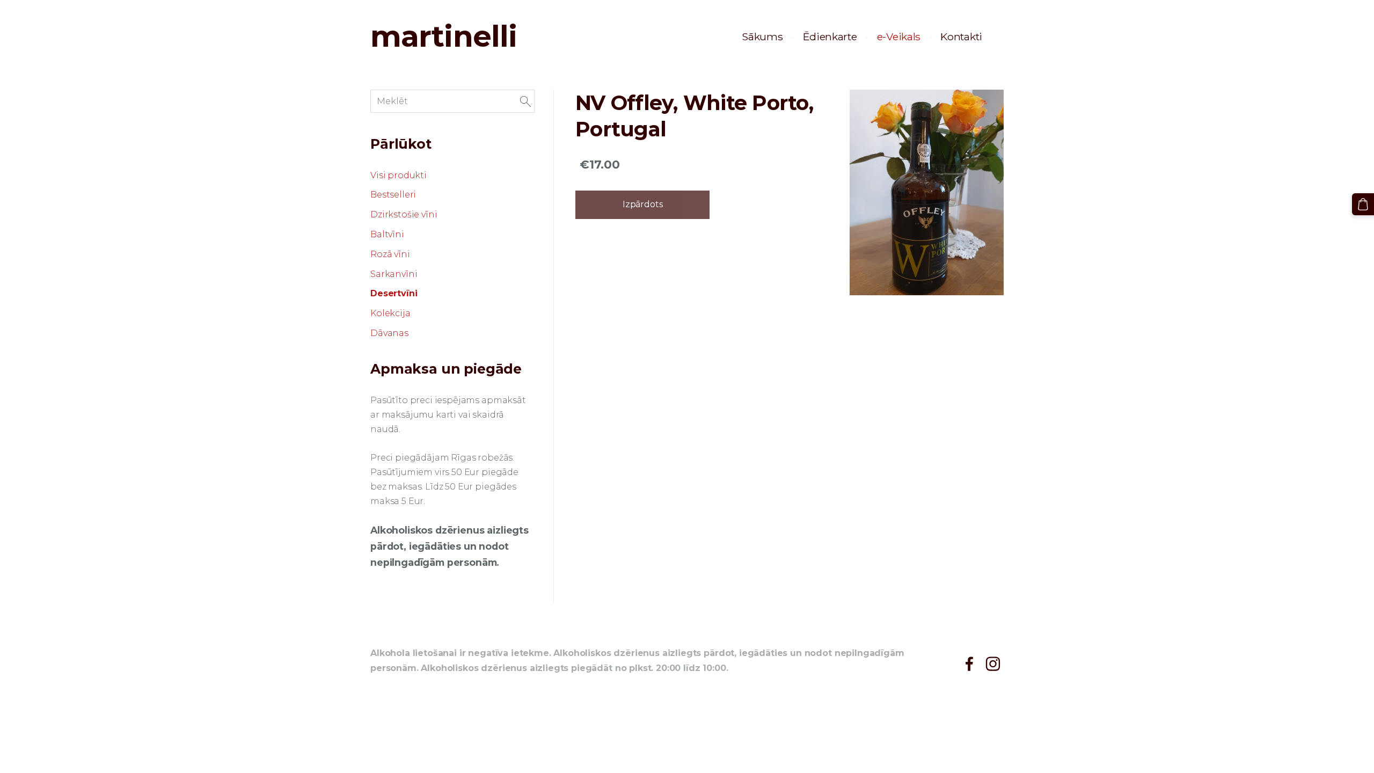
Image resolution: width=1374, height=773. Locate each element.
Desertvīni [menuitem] (393, 293)
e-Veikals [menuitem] (898, 36)
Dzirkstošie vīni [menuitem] (403, 214)
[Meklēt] (525, 101)
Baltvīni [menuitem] (387, 234)
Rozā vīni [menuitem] (390, 254)
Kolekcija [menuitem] (390, 313)
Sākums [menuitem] (762, 36)
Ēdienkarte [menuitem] (830, 36)
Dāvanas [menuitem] (389, 333)
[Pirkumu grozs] (1363, 204)
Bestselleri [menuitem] (393, 194)
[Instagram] (993, 663)
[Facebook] (969, 663)
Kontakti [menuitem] (961, 36)
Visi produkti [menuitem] (398, 175)
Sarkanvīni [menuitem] (393, 274)
